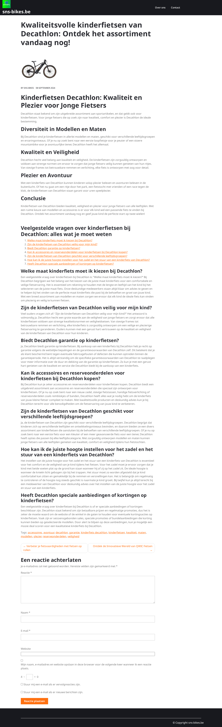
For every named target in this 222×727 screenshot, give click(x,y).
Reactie (26, 572)
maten (142, 532)
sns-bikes (29, 87)
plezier (37, 536)
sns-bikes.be (16, 11)
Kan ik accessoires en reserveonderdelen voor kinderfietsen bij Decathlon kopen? (77, 252)
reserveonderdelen (54, 536)
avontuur (48, 532)
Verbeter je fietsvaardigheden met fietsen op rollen (52, 548)
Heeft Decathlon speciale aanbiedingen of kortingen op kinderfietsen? (70, 264)
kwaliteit (131, 532)
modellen (26, 536)
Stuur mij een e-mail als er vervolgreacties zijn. (52, 684)
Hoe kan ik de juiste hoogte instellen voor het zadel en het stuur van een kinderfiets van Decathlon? (88, 260)
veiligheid (73, 536)
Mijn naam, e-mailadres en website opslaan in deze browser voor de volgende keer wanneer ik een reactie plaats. (86, 666)
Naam (25, 612)
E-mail (25, 630)
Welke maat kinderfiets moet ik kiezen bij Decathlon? (59, 240)
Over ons (160, 7)
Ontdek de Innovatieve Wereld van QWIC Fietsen (122, 546)
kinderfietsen (117, 532)
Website (26, 648)
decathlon (62, 532)
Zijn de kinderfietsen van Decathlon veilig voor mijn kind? (62, 244)
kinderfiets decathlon (94, 532)
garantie (74, 532)
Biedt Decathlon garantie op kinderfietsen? (53, 248)
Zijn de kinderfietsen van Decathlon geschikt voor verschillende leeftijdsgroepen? (77, 256)
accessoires (35, 532)
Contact (175, 7)
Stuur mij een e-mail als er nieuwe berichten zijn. (53, 692)
